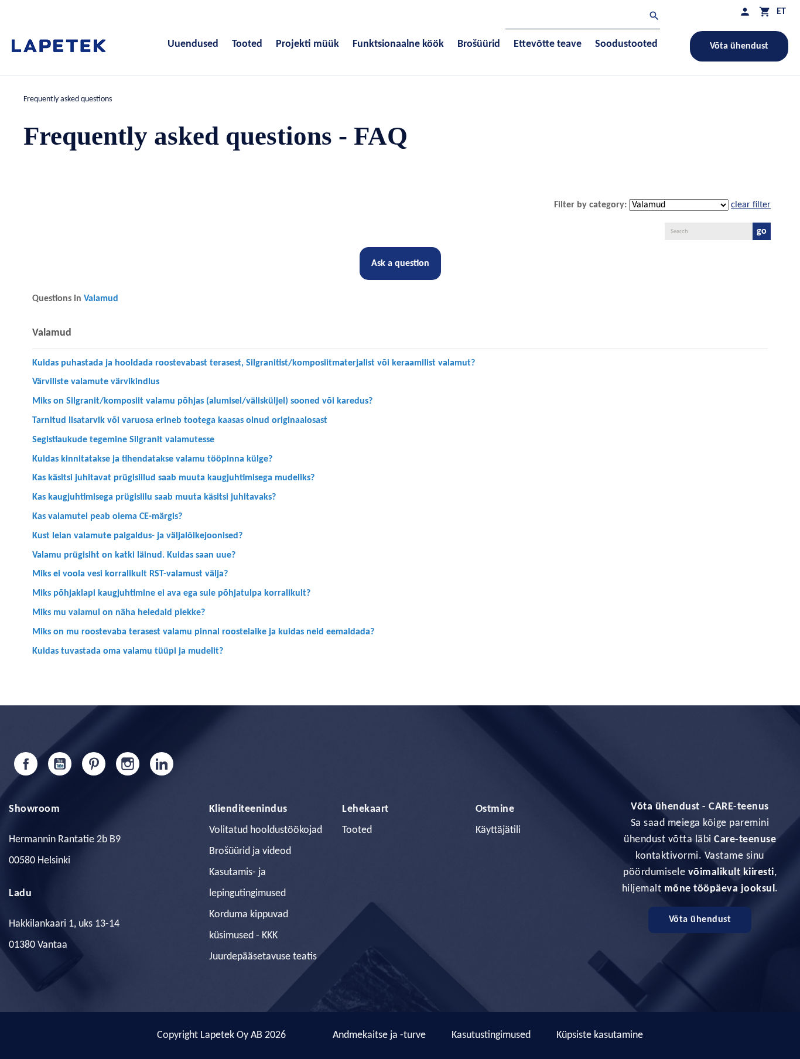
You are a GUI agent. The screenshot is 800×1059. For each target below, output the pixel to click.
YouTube (59, 764)
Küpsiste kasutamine (599, 1035)
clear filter (751, 205)
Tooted (357, 830)
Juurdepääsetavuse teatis (263, 956)
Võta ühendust (739, 46)
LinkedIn (161, 764)
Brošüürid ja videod (250, 851)
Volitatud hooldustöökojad (265, 830)
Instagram (127, 764)
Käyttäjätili (498, 830)
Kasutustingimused (491, 1035)
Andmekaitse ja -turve (379, 1035)
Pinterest (93, 764)
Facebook (25, 764)
